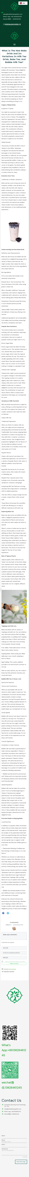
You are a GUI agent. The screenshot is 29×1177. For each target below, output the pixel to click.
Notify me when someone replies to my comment (15, 961)
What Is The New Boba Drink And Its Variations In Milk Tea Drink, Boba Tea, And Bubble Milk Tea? (14, 56)
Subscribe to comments (9, 971)
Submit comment (14, 963)
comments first (18, 925)
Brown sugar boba (7, 347)
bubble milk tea (21, 114)
